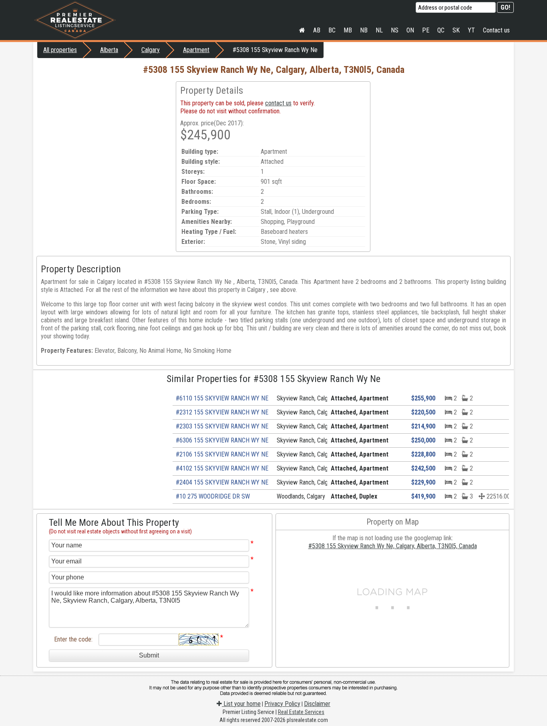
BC (332, 30)
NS (394, 30)
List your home (241, 704)
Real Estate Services (301, 712)
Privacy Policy (282, 704)
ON (410, 30)
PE (425, 30)
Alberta (109, 50)
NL (379, 30)
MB (348, 30)
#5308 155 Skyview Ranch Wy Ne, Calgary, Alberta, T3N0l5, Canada (392, 546)
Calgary (150, 50)
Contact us (496, 30)
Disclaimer (317, 704)
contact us (278, 103)
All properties (60, 50)
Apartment (196, 50)
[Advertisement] (104, 137)
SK (456, 30)
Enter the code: (73, 639)
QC (440, 30)
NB (364, 30)
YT (471, 30)
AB (316, 30)
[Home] (302, 30)
